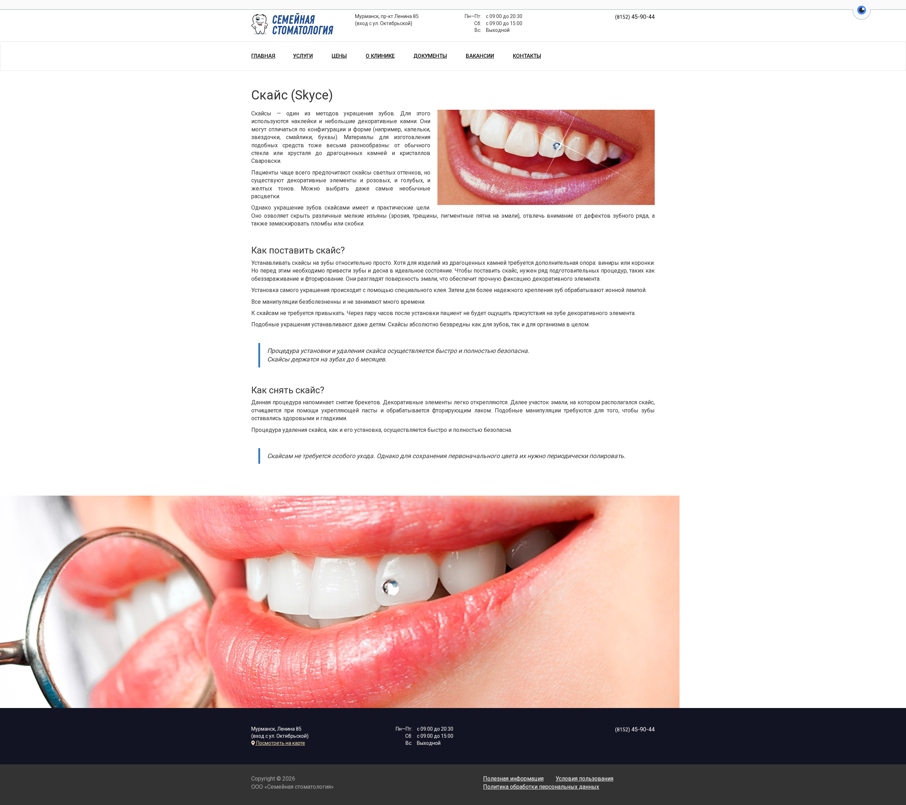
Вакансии (480, 56)
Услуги (303, 56)
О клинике (380, 56)
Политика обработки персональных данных (541, 786)
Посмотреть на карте (280, 743)
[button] (862, 14)
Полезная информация (513, 778)
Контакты (527, 56)
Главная (263, 56)
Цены (339, 56)
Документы (430, 56)
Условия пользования (584, 778)
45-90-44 (635, 16)
